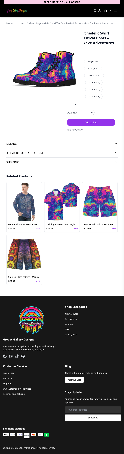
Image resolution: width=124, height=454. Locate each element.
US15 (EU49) (94, 96)
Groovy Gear (71, 334)
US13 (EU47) (94, 89)
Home (9, 23)
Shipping (7, 383)
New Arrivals (71, 313)
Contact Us (8, 373)
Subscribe (93, 417)
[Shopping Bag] (105, 11)
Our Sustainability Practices (17, 388)
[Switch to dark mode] (111, 11)
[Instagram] (11, 356)
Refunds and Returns (14, 393)
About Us (7, 378)
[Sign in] (100, 11)
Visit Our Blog (74, 379)
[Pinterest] (23, 356)
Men (21, 23)
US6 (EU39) (92, 61)
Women (69, 324)
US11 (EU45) (94, 82)
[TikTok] (17, 356)
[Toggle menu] (116, 11)
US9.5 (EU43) (94, 75)
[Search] (95, 10)
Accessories (71, 319)
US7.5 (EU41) (93, 68)
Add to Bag (91, 122)
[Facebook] (5, 356)
